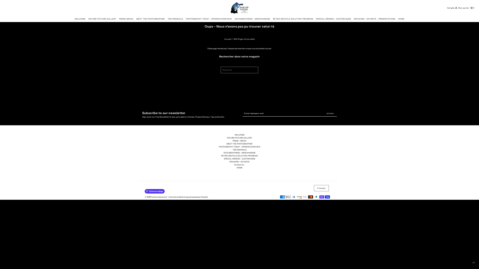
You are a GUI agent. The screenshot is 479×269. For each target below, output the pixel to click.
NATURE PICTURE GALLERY (239, 138)
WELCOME (240, 135)
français (321, 188)
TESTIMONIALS (239, 150)
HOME (239, 168)
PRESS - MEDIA (239, 141)
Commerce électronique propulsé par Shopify (188, 197)
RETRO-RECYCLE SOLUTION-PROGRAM (239, 156)
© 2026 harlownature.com (156, 197)
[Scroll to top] (474, 262)
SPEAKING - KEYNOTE (239, 162)
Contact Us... (239, 165)
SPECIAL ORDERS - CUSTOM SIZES (239, 159)
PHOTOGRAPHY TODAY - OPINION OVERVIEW (239, 147)
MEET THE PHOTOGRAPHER (239, 144)
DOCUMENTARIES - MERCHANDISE (240, 153)
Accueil (228, 39)
